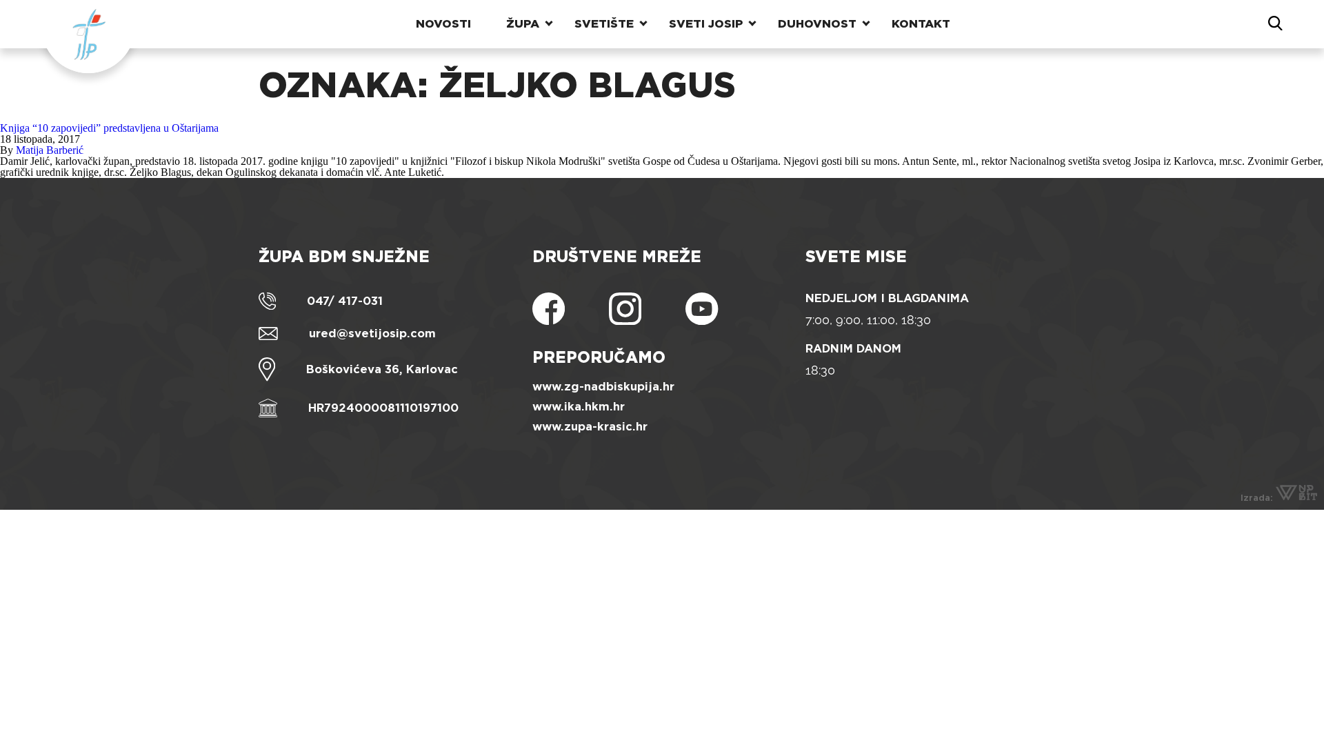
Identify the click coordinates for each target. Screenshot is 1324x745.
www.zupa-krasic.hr (590, 427)
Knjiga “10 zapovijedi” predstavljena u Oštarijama (109, 128)
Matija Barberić (49, 150)
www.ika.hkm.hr (578, 407)
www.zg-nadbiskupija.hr (603, 387)
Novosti (443, 23)
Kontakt (921, 23)
